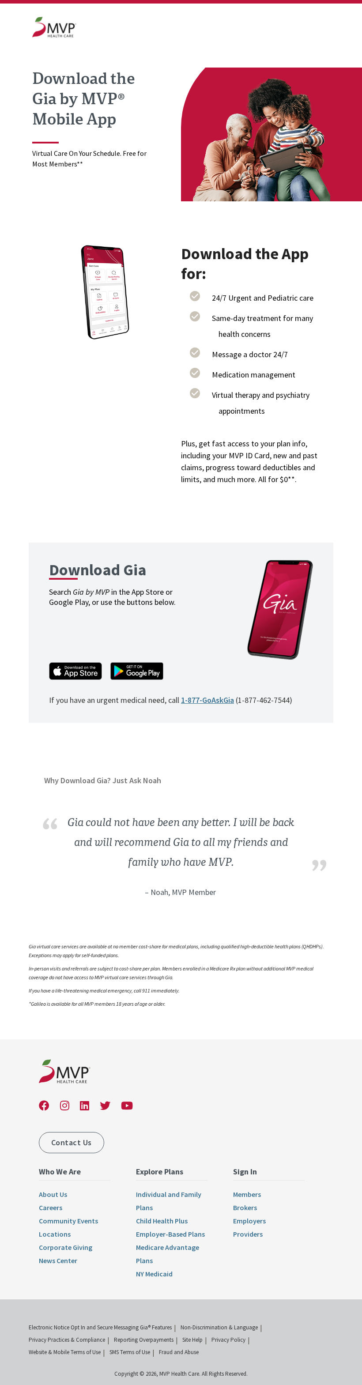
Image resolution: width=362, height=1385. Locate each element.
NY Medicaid (154, 1273)
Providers (248, 1234)
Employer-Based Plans (170, 1234)
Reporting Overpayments (143, 1339)
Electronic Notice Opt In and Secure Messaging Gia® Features (100, 1327)
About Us (53, 1194)
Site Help (192, 1339)
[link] (54, 29)
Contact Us (71, 1142)
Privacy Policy (228, 1339)
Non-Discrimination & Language (219, 1327)
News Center (58, 1260)
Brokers (245, 1207)
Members (247, 1194)
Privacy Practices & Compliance (67, 1339)
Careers (50, 1207)
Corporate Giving (65, 1247)
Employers (249, 1220)
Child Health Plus (162, 1220)
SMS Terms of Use (129, 1352)
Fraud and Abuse (179, 1352)
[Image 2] (105, 294)
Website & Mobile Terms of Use (65, 1352)
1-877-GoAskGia (207, 700)
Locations (55, 1234)
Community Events (68, 1220)
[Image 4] (257, 138)
